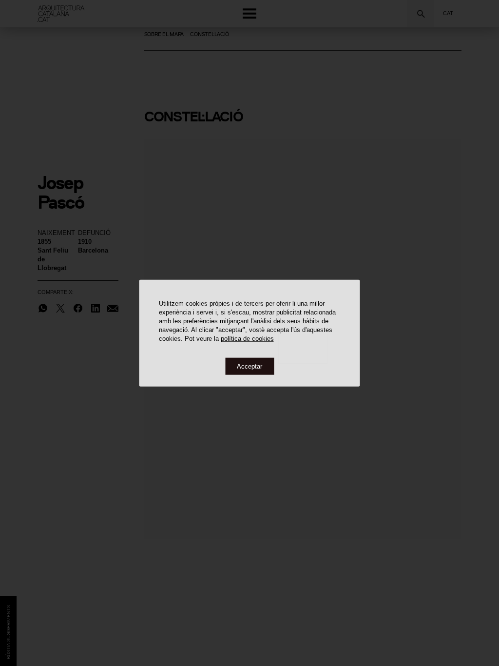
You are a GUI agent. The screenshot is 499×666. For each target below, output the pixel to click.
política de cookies (247, 338)
